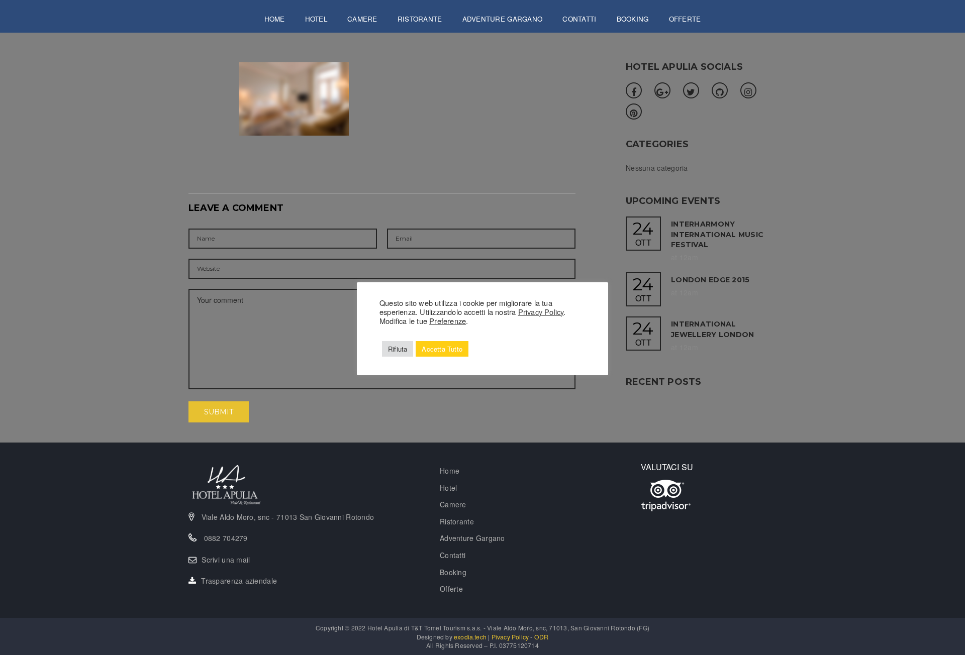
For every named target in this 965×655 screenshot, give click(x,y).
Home (274, 19)
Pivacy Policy (510, 636)
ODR (541, 636)
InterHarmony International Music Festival (717, 234)
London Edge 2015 (710, 279)
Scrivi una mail (226, 560)
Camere (362, 19)
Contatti (579, 19)
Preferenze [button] (447, 320)
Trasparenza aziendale (239, 581)
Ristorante (420, 19)
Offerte (685, 19)
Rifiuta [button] (397, 349)
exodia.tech (470, 636)
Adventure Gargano (502, 19)
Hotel (316, 19)
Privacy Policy (541, 311)
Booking (633, 19)
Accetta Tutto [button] (442, 349)
